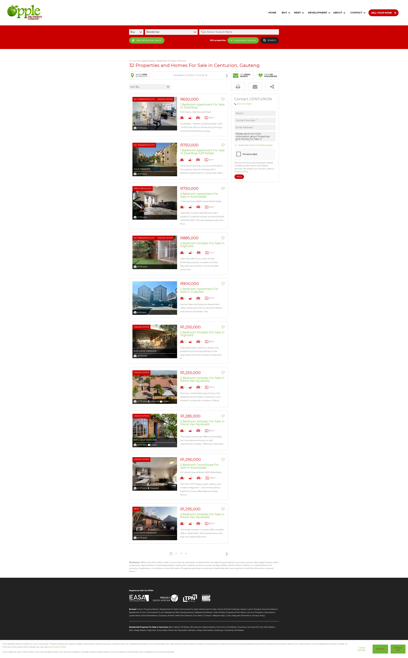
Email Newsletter (264, 145)
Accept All (398, 649)
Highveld (151, 630)
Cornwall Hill (253, 627)
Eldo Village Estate (137, 630)
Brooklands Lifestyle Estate (203, 627)
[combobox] (239, 31)
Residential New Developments (179, 612)
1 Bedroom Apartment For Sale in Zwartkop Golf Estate (202, 152)
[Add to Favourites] (223, 99)
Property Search (151, 609)
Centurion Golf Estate (226, 627)
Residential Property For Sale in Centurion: (149, 627)
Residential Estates (203, 612)
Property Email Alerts (235, 612)
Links (228, 615)
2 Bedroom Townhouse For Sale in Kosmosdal (199, 466)
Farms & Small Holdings (228, 609)
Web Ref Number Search (149, 40)
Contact (207, 615)
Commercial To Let (155, 612)
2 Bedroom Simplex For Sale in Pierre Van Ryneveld (202, 379)
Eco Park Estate (267, 627)
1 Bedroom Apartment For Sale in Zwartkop (202, 106)
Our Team (198, 615)
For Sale (171, 61)
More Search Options (245, 40)
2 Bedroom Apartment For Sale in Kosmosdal (199, 195)
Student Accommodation (265, 609)
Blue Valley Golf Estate (179, 627)
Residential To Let (137, 612)
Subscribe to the (255, 145)
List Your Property (255, 612)
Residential (162, 61)
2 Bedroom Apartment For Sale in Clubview (199, 290)
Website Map (219, 615)
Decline (380, 649)
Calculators (269, 612)
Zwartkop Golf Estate (234, 630)
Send (239, 176)
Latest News (134, 615)
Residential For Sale (169, 609)
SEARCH (271, 40)
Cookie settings (361, 649)
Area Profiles (219, 612)
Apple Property (148, 61)
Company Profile (166, 615)
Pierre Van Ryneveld (177, 630)
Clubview (242, 627)
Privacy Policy (241, 171)
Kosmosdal (162, 630)
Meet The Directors (183, 615)
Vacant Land (246, 609)
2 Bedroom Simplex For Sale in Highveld (202, 245)
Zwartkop (219, 630)
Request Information (241, 615)
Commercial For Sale (188, 609)
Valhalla (191, 630)
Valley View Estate (205, 630)
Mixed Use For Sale (207, 609)
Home (140, 609)
